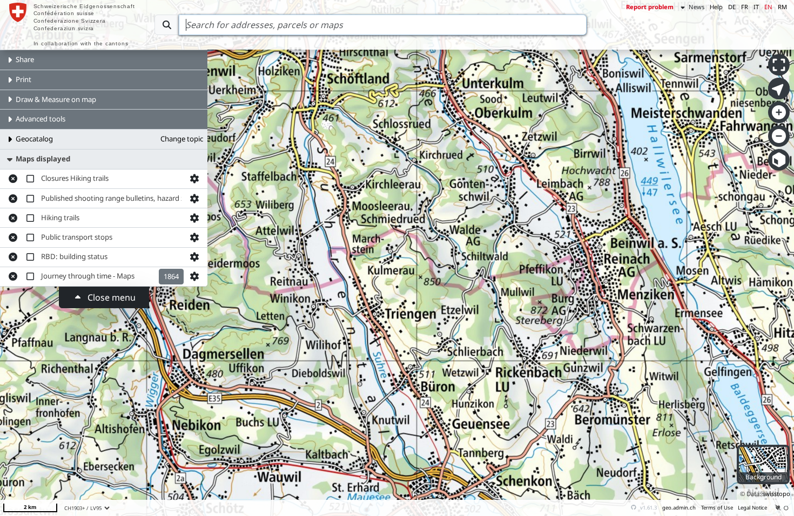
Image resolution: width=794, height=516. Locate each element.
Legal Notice (752, 507)
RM (782, 7)
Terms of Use (717, 507)
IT (756, 7)
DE (732, 7)
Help (716, 7)
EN (768, 7)
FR (744, 7)
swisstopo (776, 494)
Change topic (181, 139)
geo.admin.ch (679, 507)
